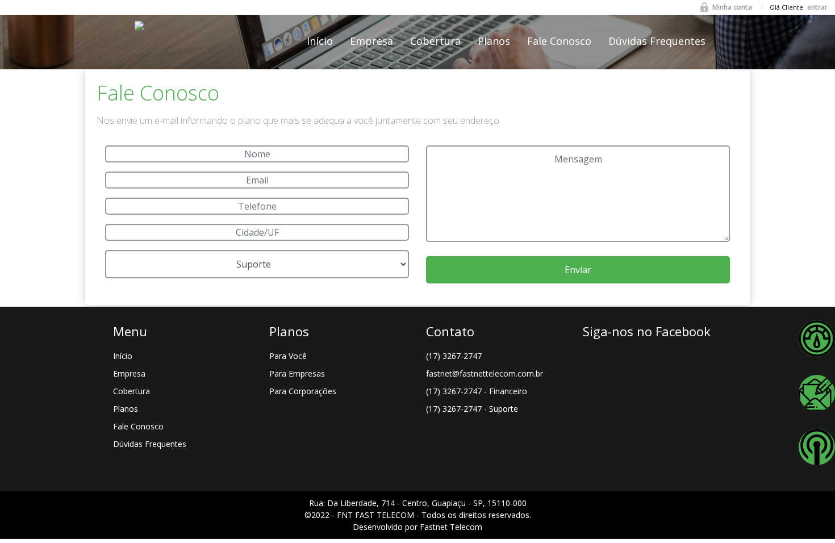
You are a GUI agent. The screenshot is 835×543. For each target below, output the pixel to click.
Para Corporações (302, 391)
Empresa (371, 41)
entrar (817, 7)
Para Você (288, 355)
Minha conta (732, 7)
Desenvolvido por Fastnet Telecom (417, 526)
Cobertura (435, 41)
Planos (494, 41)
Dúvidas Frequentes (656, 41)
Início (320, 41)
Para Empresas (297, 373)
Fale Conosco (559, 41)
